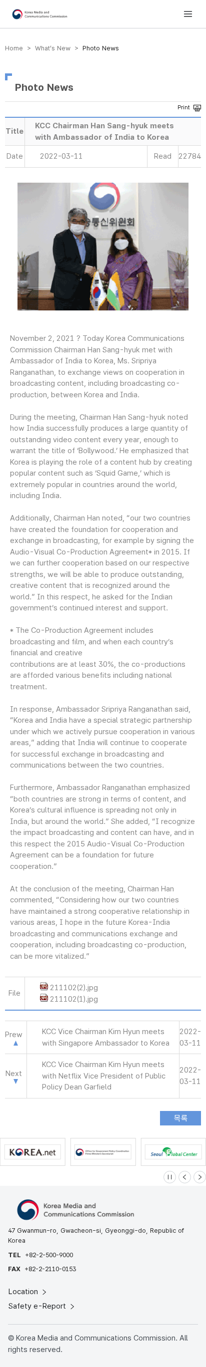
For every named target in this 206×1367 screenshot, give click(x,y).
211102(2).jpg (74, 987)
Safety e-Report (38, 1306)
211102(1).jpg (74, 999)
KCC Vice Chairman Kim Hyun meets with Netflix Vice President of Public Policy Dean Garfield (104, 1076)
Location (24, 1291)
